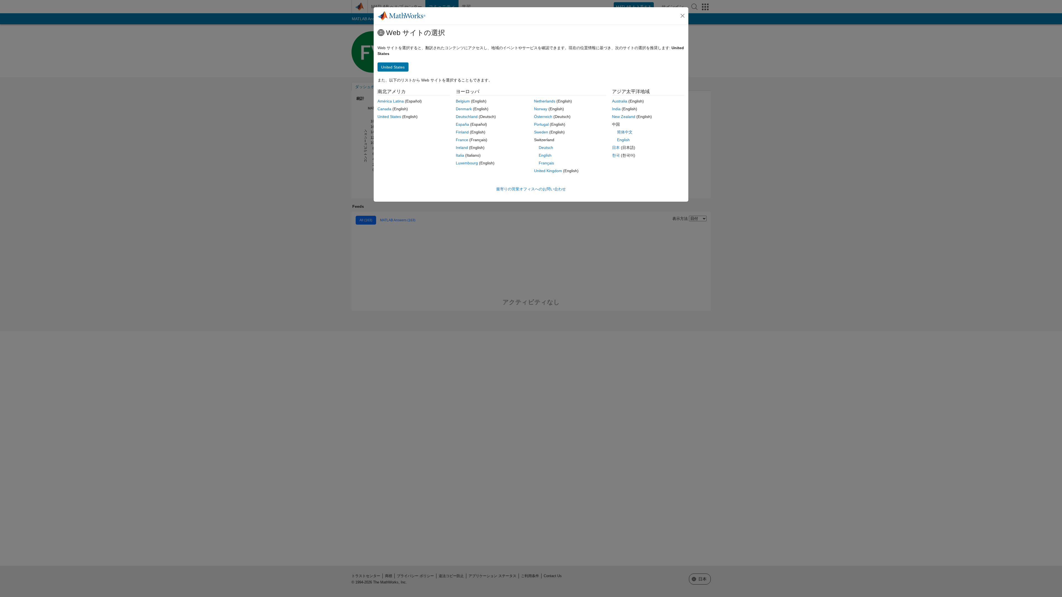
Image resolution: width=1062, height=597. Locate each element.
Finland (462, 132)
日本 (616, 147)
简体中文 (624, 132)
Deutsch (546, 147)
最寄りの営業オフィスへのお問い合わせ (531, 189)
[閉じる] (682, 16)
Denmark (464, 109)
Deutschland (467, 116)
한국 (616, 155)
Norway (540, 109)
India (616, 109)
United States (389, 116)
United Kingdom (548, 171)
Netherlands (544, 101)
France (462, 140)
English (545, 155)
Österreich (543, 116)
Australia (619, 101)
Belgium (463, 101)
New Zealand (623, 116)
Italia (460, 155)
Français (546, 163)
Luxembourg (467, 163)
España (462, 124)
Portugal (541, 124)
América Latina (391, 101)
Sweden (541, 132)
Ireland (462, 147)
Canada (384, 109)
